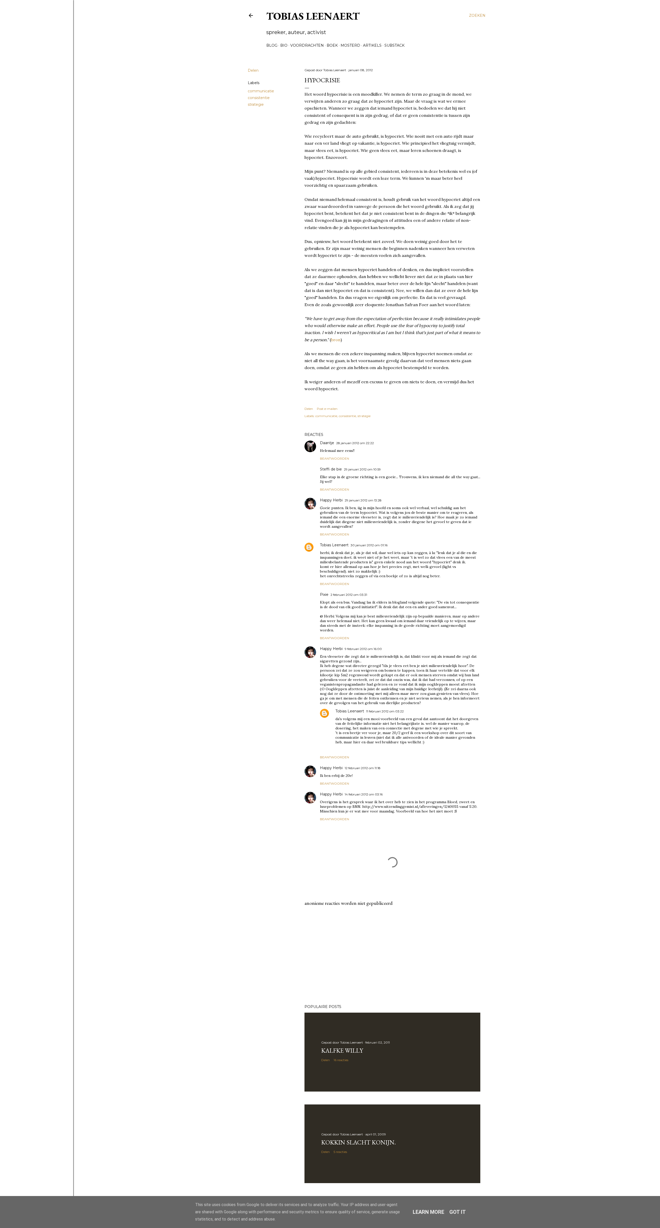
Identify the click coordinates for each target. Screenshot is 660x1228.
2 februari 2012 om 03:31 (349, 595)
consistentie (259, 97)
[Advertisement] (392, 955)
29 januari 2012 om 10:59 (362, 469)
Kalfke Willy (342, 1050)
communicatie (261, 91)
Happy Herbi (331, 500)
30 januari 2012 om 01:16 (369, 545)
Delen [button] (253, 70)
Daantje (327, 443)
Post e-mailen (327, 409)
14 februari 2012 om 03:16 (364, 794)
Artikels (372, 45)
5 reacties (340, 1152)
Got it (457, 1212)
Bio (283, 45)
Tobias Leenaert (313, 16)
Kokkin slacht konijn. (358, 1142)
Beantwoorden (334, 458)
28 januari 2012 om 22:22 (355, 443)
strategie (256, 104)
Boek (332, 45)
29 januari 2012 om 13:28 (363, 500)
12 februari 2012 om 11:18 (363, 768)
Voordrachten (307, 45)
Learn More (428, 1212)
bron (336, 339)
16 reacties (341, 1060)
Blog (271, 45)
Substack (394, 45)
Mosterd (350, 45)
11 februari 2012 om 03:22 (385, 711)
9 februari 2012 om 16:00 (363, 649)
